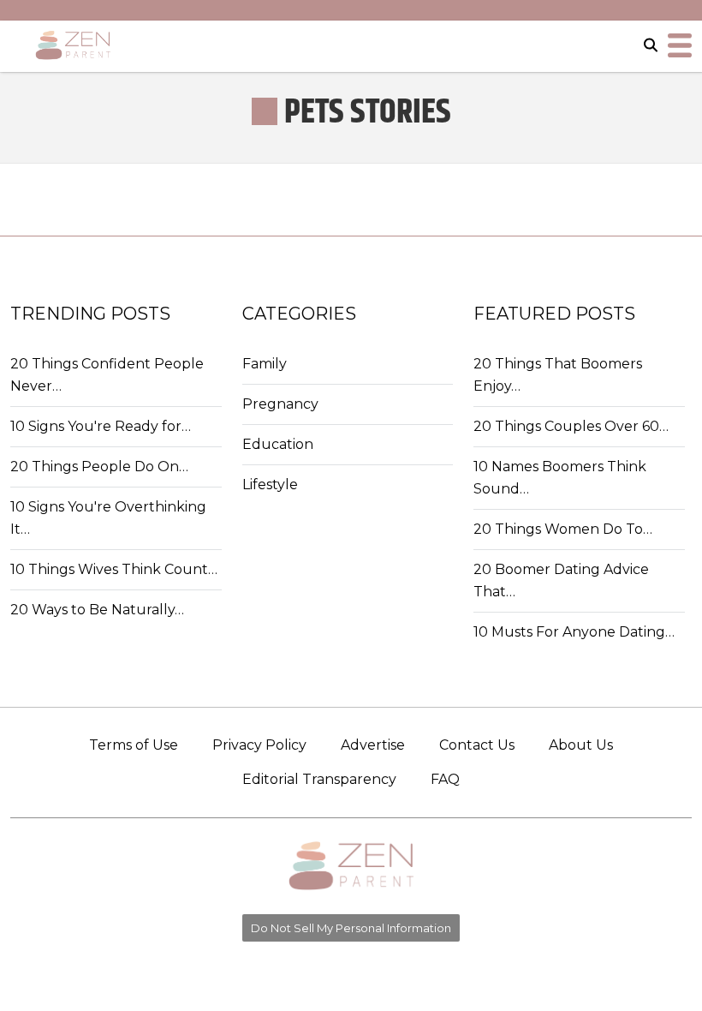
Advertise (373, 745)
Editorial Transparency (319, 779)
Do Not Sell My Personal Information (351, 928)
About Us (581, 745)
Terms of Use (133, 745)
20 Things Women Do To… (562, 529)
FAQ (445, 779)
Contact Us (477, 745)
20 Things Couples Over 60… (571, 426)
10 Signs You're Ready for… (100, 426)
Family (264, 364)
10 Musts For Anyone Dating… (574, 632)
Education (277, 444)
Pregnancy (280, 404)
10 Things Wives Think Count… (113, 569)
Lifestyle (270, 484)
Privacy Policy (259, 745)
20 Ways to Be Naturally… (97, 609)
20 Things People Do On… (99, 466)
